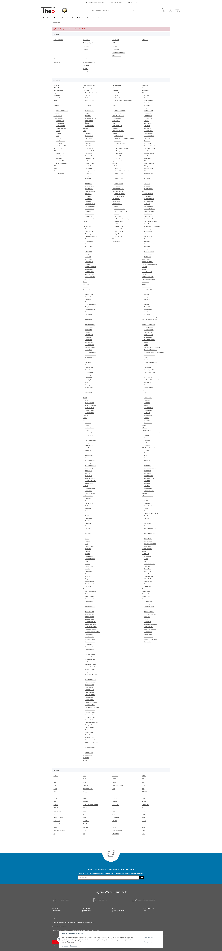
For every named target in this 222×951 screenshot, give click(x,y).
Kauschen (88, 548)
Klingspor (85, 791)
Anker (86, 500)
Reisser (144, 801)
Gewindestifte (89, 644)
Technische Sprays (59, 173)
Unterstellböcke (119, 231)
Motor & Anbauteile (149, 354)
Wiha (84, 814)
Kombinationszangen (150, 614)
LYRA (114, 795)
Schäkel (87, 563)
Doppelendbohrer (149, 108)
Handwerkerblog (58, 39)
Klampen (87, 551)
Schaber (144, 427)
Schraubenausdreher (150, 528)
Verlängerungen (148, 546)
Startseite (56, 43)
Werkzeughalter (146, 596)
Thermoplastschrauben (91, 742)
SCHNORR (115, 804)
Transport (115, 206)
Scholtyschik (145, 804)
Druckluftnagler (148, 213)
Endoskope (147, 365)
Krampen (87, 382)
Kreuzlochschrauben (90, 664)
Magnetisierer (148, 523)
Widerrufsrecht (116, 55)
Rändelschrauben (90, 697)
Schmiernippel (87, 586)
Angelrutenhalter (89, 498)
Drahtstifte (88, 370)
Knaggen (87, 254)
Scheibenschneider (149, 163)
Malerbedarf (147, 571)
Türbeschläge (89, 120)
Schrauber (147, 536)
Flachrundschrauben (91, 591)
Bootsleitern (88, 521)
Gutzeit (85, 824)
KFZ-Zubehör (116, 128)
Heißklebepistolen (147, 271)
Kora (113, 791)
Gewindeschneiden (149, 563)
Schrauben (86, 589)
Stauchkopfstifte (89, 387)
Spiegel (144, 551)
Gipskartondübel (89, 158)
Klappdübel (88, 181)
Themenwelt (145, 553)
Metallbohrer (147, 156)
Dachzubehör (57, 103)
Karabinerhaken (89, 546)
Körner (146, 438)
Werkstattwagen (146, 591)
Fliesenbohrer (148, 115)
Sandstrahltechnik (149, 244)
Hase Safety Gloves (117, 785)
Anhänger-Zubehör (120, 208)
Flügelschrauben (89, 636)
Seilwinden (117, 224)
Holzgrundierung (60, 125)
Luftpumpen (147, 234)
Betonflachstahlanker (91, 236)
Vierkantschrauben (90, 747)
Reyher (114, 827)
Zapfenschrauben (90, 750)
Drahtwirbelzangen (149, 606)
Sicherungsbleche (90, 460)
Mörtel (55, 168)
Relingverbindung (90, 558)
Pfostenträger (89, 261)
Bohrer (144, 93)
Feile (145, 455)
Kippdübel (88, 178)
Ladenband (88, 105)
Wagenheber (118, 234)
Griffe (86, 98)
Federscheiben (89, 432)
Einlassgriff (88, 533)
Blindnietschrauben (90, 405)
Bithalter (146, 508)
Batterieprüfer (148, 359)
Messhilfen (147, 299)
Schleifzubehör (148, 488)
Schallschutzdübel (90, 206)
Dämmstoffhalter (89, 145)
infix (113, 788)
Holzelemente (87, 224)
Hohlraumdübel (89, 163)
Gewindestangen (89, 641)
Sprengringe (88, 470)
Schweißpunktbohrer (149, 173)
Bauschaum (57, 95)
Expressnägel (89, 372)
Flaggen (87, 541)
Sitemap (114, 46)
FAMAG (114, 820)
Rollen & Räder (119, 221)
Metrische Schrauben (91, 682)
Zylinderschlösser (119, 196)
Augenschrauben (90, 601)
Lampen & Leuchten (118, 130)
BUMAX (144, 775)
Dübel (84, 130)
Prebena (85, 801)
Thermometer (148, 385)
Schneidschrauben (90, 712)
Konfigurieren (148, 942)
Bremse (146, 342)
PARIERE (115, 798)
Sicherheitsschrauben (91, 719)
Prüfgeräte (145, 357)
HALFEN (85, 785)
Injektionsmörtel (58, 148)
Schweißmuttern (89, 344)
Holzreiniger (59, 138)
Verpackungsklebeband (62, 163)
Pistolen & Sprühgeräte (148, 324)
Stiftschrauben (89, 732)
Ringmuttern (88, 337)
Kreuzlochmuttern (90, 324)
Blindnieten (88, 400)
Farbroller (144, 266)
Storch (144, 808)
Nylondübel (88, 196)
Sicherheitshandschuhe (121, 98)
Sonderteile (86, 65)
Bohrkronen (147, 105)
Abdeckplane (57, 88)
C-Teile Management (89, 62)
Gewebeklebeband (61, 156)
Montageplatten (89, 453)
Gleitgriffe (146, 518)
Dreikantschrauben (90, 621)
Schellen (85, 485)
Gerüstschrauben (90, 639)
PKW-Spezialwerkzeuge (148, 339)
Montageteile (86, 289)
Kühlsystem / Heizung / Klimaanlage (154, 352)
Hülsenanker (88, 168)
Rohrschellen (88, 490)
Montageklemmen (90, 488)
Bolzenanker (88, 138)
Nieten (85, 397)
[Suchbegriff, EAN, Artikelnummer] (133, 10)
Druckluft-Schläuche (149, 208)
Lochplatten (88, 259)
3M (54, 833)
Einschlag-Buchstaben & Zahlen (153, 432)
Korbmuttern (88, 322)
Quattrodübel (88, 198)
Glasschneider (148, 397)
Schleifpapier (147, 470)
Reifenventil (118, 186)
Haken (85, 221)
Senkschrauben (89, 596)
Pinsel (143, 322)
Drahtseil (85, 128)
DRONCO (85, 820)
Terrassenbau (148, 581)
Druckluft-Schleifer (149, 211)
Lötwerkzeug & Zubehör (148, 279)
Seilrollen (87, 568)
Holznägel (88, 380)
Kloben (87, 103)
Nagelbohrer (147, 158)
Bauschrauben (89, 604)
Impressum (65, 946)
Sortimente (86, 757)
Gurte (86, 543)
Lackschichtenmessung (150, 372)
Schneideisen (147, 171)
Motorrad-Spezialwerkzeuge (149, 317)
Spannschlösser (89, 571)
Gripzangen (147, 609)
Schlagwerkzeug (146, 430)
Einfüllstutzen (88, 531)
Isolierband (59, 158)
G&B (143, 782)
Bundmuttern (88, 299)
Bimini (86, 511)
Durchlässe (88, 528)
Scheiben (85, 420)
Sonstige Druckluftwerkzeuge (152, 249)
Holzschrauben (89, 657)
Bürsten (144, 191)
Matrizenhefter (148, 236)
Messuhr (146, 304)
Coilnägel (87, 365)
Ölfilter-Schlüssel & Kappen (122, 148)
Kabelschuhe (118, 108)
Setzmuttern (88, 349)
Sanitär (144, 425)
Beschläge (86, 90)
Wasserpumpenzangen (150, 639)
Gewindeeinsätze (90, 309)
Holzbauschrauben (90, 654)
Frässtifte (146, 120)
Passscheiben (89, 455)
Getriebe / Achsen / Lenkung (152, 347)
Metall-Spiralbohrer (149, 153)
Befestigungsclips (88, 88)
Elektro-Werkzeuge (147, 261)
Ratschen (146, 526)
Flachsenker (147, 113)
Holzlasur (58, 133)
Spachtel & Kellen (147, 548)
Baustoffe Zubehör (59, 98)
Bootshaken (88, 518)
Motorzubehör (89, 556)
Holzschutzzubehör (61, 145)
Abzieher (144, 88)
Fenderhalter (88, 536)
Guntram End (57, 824)
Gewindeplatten (89, 312)
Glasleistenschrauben (91, 646)
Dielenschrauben (89, 619)
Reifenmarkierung (119, 176)
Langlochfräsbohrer (149, 148)
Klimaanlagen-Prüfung (150, 370)
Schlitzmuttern (89, 342)
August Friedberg (58, 817)
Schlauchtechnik (148, 576)
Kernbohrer (147, 140)
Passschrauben (89, 692)
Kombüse (87, 553)
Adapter (146, 498)
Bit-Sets (146, 500)
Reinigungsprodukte (117, 188)
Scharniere (88, 115)
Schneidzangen (148, 626)
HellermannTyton (87, 788)
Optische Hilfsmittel (117, 161)
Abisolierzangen (148, 601)
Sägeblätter (147, 412)
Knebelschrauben (90, 662)
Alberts (144, 814)
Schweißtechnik (148, 579)
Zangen (144, 599)
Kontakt (85, 59)
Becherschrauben (90, 606)
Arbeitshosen (118, 93)
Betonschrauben (89, 609)
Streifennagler (148, 254)
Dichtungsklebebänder (62, 110)
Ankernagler (147, 196)
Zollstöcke (147, 314)
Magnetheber (145, 281)
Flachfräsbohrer (148, 110)
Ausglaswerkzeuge (149, 198)
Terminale (88, 576)
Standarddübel (89, 216)
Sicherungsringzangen (150, 629)
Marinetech (86, 827)
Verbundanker (57, 176)
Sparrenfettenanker (90, 266)
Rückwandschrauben (91, 702)
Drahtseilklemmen (90, 526)
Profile (85, 417)
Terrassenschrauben (90, 740)
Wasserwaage (148, 309)
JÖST (55, 791)
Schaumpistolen (148, 334)
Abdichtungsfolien (58, 90)
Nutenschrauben (89, 687)
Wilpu (143, 830)
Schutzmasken (116, 201)
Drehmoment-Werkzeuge (151, 513)
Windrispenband (89, 271)
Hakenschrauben (90, 649)
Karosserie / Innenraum (150, 349)
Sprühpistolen (148, 337)
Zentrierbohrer (148, 186)
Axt (145, 392)
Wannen (114, 239)
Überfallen (88, 123)
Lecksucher (147, 375)
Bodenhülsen (88, 239)
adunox (114, 814)
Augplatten (88, 508)
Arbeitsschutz (116, 103)
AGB (113, 43)
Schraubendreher (149, 531)
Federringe (88, 430)
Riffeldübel (88, 201)
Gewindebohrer (148, 123)
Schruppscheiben (149, 490)
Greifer (144, 269)
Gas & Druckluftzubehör (150, 221)
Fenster (146, 558)
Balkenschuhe (89, 231)
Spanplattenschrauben (91, 722)
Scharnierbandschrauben (92, 707)
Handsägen (147, 400)
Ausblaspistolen (148, 327)
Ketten (85, 281)
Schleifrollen (147, 473)
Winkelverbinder (89, 274)
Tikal (84, 811)
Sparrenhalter (89, 269)
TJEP (113, 811)
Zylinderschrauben (90, 599)
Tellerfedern (88, 475)
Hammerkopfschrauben (91, 652)
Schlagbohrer (147, 166)
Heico (55, 788)
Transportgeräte (119, 226)
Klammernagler (148, 229)
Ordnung (114, 163)
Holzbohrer (147, 138)
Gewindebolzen (89, 156)
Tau (86, 573)
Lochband (88, 256)
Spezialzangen (148, 631)
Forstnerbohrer (148, 118)
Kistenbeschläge (89, 100)
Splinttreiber (147, 445)
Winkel (146, 312)
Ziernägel (87, 395)
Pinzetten (146, 619)
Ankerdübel (88, 133)
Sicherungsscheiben (90, 465)
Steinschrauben (89, 727)
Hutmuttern (88, 317)
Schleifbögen (147, 465)
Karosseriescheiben (90, 440)
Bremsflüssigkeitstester (150, 362)
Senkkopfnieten (89, 412)
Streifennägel (88, 390)
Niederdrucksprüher (149, 332)
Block (86, 513)
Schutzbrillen (115, 198)
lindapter (56, 795)
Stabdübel (88, 211)
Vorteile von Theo (58, 62)
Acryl (55, 93)
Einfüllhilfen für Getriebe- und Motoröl (125, 138)
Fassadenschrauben (90, 626)
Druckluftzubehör (148, 218)
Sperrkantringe (89, 468)
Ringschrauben (89, 699)
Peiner (144, 798)
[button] (162, 10)
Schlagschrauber (148, 246)
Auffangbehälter (119, 135)
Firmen (55, 59)
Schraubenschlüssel (149, 533)
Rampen (117, 213)
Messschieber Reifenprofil (122, 171)
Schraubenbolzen (90, 717)
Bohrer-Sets (147, 103)
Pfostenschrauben (90, 694)
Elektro (114, 105)
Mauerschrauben (90, 677)
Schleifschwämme (149, 478)
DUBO (114, 779)
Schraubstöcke (148, 538)
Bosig (143, 827)
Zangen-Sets (147, 641)
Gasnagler (147, 224)
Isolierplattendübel (90, 176)
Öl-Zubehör (118, 140)
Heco (113, 824)
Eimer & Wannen (146, 259)
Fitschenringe (89, 435)
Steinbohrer (147, 176)
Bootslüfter (88, 523)
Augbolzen (88, 505)
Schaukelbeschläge (90, 118)
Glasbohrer (147, 125)
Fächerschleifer (148, 453)
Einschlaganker (89, 148)
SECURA (56, 808)
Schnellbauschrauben (91, 714)
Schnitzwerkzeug (146, 493)
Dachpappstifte (89, 367)
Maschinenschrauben (91, 674)
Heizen (114, 123)
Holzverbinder (87, 226)
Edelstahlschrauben (90, 624)
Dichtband (58, 108)
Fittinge (87, 538)
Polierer (146, 458)
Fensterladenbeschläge (91, 93)
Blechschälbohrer (149, 100)
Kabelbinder (86, 279)
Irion (143, 788)
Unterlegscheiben (90, 478)
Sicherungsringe (89, 463)
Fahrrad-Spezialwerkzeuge (149, 264)
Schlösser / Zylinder (117, 191)
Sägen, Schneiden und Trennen (150, 390)
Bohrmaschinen (148, 201)
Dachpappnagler (148, 206)
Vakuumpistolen (148, 387)
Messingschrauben (90, 679)
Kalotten (87, 438)
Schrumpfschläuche (120, 110)
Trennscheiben (148, 422)
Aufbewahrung (146, 90)
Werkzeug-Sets (146, 594)
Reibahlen (147, 460)
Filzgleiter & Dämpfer (118, 118)
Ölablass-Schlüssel (120, 143)
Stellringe (87, 473)
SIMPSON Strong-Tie (59, 830)
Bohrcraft (115, 775)
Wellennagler (147, 256)
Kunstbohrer (147, 143)
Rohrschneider (148, 410)
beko (84, 775)
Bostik (143, 817)
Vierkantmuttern (89, 357)
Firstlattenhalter (89, 244)
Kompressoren (148, 231)
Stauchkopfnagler (149, 251)
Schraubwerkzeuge (147, 495)
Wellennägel (88, 392)
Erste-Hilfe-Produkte (118, 115)
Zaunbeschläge (89, 125)
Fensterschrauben (90, 634)
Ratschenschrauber (149, 239)
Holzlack (58, 130)
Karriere (85, 68)
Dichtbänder (57, 105)
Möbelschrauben (89, 684)
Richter (55, 804)
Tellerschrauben (89, 737)
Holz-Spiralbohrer (149, 135)
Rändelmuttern (89, 334)
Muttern (85, 291)
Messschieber (148, 302)
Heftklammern (89, 377)
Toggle (87, 579)
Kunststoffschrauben (90, 667)
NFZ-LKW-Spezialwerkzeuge (150, 319)
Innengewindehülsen (91, 171)
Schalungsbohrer (148, 161)
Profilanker (88, 264)
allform (85, 817)
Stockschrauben (89, 735)
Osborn (85, 798)
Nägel (84, 359)
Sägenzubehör (148, 415)
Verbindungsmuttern (90, 354)
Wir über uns (86, 39)
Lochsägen (147, 402)
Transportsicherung (120, 229)
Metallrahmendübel (90, 191)
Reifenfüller (147, 241)
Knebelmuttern (89, 319)
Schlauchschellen (90, 493)
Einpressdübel (89, 241)
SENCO (85, 808)
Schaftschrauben (89, 704)
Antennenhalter (89, 503)
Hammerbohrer (148, 130)
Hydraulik (144, 274)
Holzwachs (59, 143)
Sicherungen (118, 113)
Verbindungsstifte (90, 218)
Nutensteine (88, 329)
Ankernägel (88, 362)
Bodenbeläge (147, 556)
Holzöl (57, 135)
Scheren (146, 417)
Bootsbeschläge (89, 516)
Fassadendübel (89, 150)
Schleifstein (147, 480)
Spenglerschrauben (90, 725)
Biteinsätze (147, 503)
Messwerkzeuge (146, 286)
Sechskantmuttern (90, 347)
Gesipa (144, 820)
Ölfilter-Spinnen (119, 150)
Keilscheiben (88, 448)
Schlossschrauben (90, 709)
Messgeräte (147, 297)
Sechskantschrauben (91, 594)
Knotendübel (88, 183)
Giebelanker (88, 251)
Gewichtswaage (148, 289)
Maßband (146, 294)
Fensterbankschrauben (91, 629)
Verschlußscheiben (90, 480)
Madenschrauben (90, 669)
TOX (143, 811)
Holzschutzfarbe (60, 140)
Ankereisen (88, 229)
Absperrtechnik (116, 88)
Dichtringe (88, 422)
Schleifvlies (147, 485)
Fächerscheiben (89, 427)
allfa (84, 833)
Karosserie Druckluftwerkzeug (152, 226)
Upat (55, 814)
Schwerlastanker (89, 208)
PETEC (56, 801)
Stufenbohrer (147, 178)
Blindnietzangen (89, 407)
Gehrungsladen (148, 395)
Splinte (85, 760)
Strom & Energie (116, 203)
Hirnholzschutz (60, 123)
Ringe (86, 561)
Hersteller (85, 49)
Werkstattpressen (147, 589)
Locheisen (147, 440)
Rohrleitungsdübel (90, 203)
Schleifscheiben (148, 475)
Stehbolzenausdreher (150, 543)
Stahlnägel (88, 385)
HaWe (143, 785)
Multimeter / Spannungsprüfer (152, 380)
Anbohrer (146, 95)
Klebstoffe (56, 166)
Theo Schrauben (117, 830)
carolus (56, 779)
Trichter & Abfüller (117, 236)
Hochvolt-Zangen (148, 611)
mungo (55, 827)
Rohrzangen (147, 621)
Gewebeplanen (58, 115)
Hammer (146, 435)
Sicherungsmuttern (90, 352)
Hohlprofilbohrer (148, 133)
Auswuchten (118, 168)
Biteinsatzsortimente (149, 505)
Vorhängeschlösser (120, 193)
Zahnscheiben (89, 483)
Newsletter (86, 46)
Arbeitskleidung (116, 90)
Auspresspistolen (148, 329)
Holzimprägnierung (61, 128)
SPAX (84, 830)
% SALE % (101, 17)
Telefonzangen (148, 634)
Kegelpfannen (89, 443)
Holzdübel (88, 166)
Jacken (116, 95)
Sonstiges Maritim (90, 584)
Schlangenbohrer (148, 168)
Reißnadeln (147, 307)
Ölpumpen (117, 158)
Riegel (87, 113)
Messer (146, 405)
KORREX (144, 791)
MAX (143, 833)
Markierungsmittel (147, 284)
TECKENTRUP (58, 811)
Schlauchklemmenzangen (151, 624)
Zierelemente (147, 586)
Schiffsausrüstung (88, 495)
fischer (114, 782)
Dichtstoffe (56, 113)
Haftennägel (88, 375)
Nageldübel (88, 193)
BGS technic (115, 817)
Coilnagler (147, 203)
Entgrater (146, 450)
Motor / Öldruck (148, 377)
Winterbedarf (116, 241)
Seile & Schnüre (87, 755)
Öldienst (114, 133)
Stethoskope (147, 382)
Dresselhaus (115, 833)
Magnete (85, 286)
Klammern (86, 284)
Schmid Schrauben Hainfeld (90, 804)
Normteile (85, 415)
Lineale (146, 291)
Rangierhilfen (118, 216)
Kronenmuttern (89, 327)
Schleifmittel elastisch (150, 468)
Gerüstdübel (88, 153)
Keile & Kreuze (89, 445)
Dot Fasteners (87, 779)
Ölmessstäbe (118, 156)
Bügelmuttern (89, 297)
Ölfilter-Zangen (119, 153)
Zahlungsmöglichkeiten (89, 43)
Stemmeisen (147, 420)
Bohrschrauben (89, 614)
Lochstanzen (147, 150)
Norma (55, 798)
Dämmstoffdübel (89, 143)
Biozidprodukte (60, 120)
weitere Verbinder (90, 276)
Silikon (55, 171)
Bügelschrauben (89, 616)
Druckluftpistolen (148, 216)
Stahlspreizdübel (89, 213)
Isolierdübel (88, 173)
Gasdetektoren (148, 367)
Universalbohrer (148, 181)
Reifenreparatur (119, 181)
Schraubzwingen (148, 541)
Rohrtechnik (147, 573)
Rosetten (87, 458)
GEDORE (56, 785)
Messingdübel (89, 188)
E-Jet (143, 779)
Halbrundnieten (89, 410)
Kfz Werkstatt (147, 568)
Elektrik (146, 344)
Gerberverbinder (89, 249)
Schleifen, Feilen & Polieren (149, 448)
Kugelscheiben (89, 450)
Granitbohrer (147, 128)
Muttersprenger (148, 407)
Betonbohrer (147, 98)
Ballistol (56, 775)
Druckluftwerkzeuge (147, 193)
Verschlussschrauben (91, 745)
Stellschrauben (89, 730)
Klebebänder (57, 150)
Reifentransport (119, 183)
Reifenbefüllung (119, 173)
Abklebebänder (60, 153)
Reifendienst (115, 166)
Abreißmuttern (89, 294)
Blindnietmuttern (89, 402)
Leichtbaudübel (89, 186)
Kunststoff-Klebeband (61, 161)
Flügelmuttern (89, 307)
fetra (84, 782)
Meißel (146, 443)
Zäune (146, 584)
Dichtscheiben (89, 425)
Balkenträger (88, 234)
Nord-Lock (145, 795)
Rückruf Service (102, 900)
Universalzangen (148, 636)
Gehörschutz (115, 120)
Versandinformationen (89, 71)
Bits (145, 511)
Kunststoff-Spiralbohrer (150, 145)
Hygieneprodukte (117, 125)
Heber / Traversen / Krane (122, 211)
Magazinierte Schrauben (92, 672)
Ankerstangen (89, 135)
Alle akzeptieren (148, 937)
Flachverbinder (89, 246)
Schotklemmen (89, 566)
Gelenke (146, 516)
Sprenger (115, 808)
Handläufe (147, 566)
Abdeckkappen (89, 752)
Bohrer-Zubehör (148, 188)
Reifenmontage (119, 178)
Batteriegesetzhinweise (118, 52)
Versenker (147, 183)
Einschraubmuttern (90, 304)
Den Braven (57, 820)
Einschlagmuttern (90, 302)
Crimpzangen (147, 604)
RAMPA (114, 801)
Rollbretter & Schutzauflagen (122, 218)
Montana (144, 824)
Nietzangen (147, 616)
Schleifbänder (148, 463)
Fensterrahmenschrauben (92, 631)
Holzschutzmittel (58, 118)
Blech (55, 100)
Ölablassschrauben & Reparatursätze (125, 145)
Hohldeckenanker (90, 161)
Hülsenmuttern (89, 314)
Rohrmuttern (88, 339)
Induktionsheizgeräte (147, 276)
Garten (146, 561)
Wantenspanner (89, 581)
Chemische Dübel (90, 140)
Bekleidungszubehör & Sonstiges (124, 100)
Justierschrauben (90, 659)
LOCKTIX (85, 795)
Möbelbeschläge (89, 110)
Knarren (146, 521)
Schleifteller (147, 483)
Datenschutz (73, 946)
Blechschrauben (89, 611)
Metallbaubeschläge (90, 108)
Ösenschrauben (89, 689)
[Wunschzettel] (169, 10)
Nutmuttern (88, 332)
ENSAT (55, 782)
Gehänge (87, 95)
